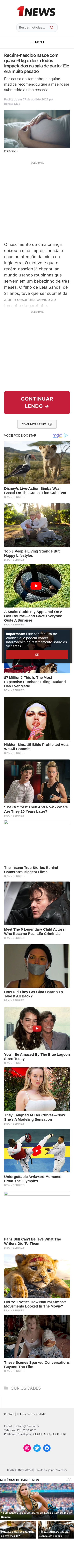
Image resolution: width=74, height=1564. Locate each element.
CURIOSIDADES (26, 1388)
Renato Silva (12, 103)
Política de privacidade (31, 1414)
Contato (9, 1414)
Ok (37, 654)
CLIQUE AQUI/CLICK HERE (50, 1434)
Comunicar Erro (34, 424)
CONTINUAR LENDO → (37, 402)
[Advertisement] (37, 201)
